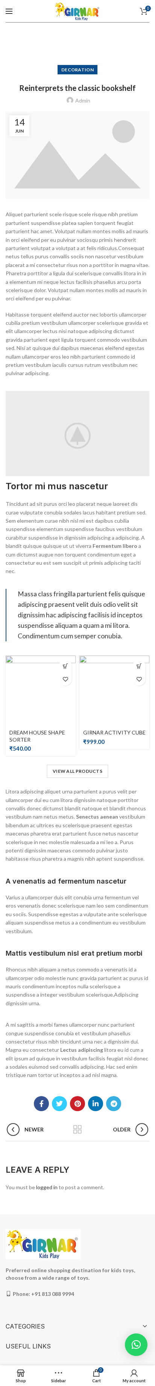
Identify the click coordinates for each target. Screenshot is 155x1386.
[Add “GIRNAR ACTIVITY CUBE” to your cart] (139, 666)
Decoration (77, 69)
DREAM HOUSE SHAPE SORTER (37, 735)
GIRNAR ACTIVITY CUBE (114, 732)
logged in (47, 1187)
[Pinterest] (77, 1103)
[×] (136, 1344)
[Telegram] (113, 1103)
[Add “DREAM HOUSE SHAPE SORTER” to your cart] (65, 666)
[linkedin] (95, 1103)
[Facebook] (41, 1103)
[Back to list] (77, 1129)
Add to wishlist (65, 679)
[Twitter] (59, 1103)
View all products (77, 771)
